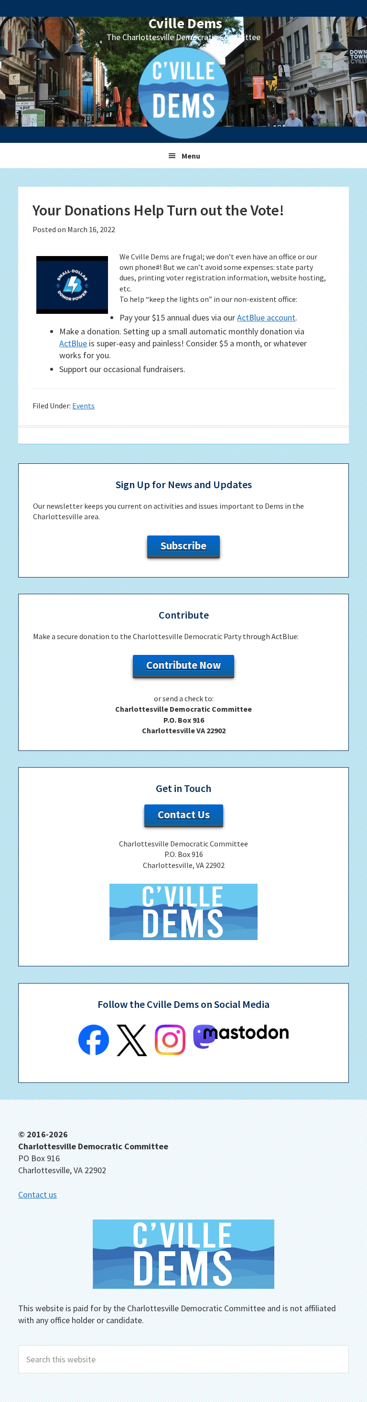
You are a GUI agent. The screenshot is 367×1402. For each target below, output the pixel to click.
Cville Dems (185, 23)
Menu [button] (191, 156)
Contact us (37, 1194)
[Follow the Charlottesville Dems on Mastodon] (241, 1046)
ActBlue (73, 343)
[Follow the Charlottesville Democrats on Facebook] (93, 1052)
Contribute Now (183, 665)
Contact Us (184, 814)
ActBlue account (266, 317)
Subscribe (183, 545)
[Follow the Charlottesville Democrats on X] (132, 1053)
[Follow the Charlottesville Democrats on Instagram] (170, 1052)
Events (83, 405)
